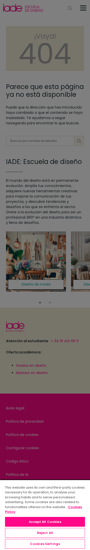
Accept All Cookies (45, 521)
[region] (45, 515)
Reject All (45, 532)
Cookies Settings (45, 543)
